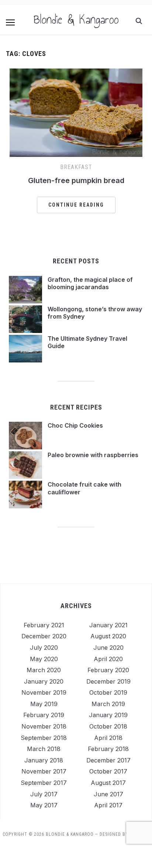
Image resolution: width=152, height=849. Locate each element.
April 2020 (108, 659)
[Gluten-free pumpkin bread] (76, 73)
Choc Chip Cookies (75, 425)
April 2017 (108, 805)
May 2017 (44, 805)
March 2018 (44, 748)
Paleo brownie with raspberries (93, 455)
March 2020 (44, 670)
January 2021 (108, 625)
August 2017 (108, 782)
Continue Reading (76, 205)
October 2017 (108, 771)
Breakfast (76, 167)
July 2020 (44, 647)
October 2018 (108, 726)
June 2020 (108, 647)
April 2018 (108, 737)
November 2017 (43, 771)
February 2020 (108, 670)
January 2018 (43, 760)
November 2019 (43, 692)
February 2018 (108, 748)
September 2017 (44, 782)
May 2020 (44, 659)
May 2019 (44, 704)
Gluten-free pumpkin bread (76, 180)
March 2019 (108, 704)
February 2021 (44, 625)
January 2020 (43, 681)
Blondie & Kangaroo (76, 19)
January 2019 (108, 715)
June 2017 (108, 794)
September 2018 (44, 737)
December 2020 (43, 636)
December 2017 (108, 760)
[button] (10, 22)
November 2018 (43, 726)
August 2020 (108, 636)
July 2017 (44, 794)
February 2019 (43, 715)
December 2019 (108, 681)
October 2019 (108, 692)
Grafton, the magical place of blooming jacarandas (90, 283)
